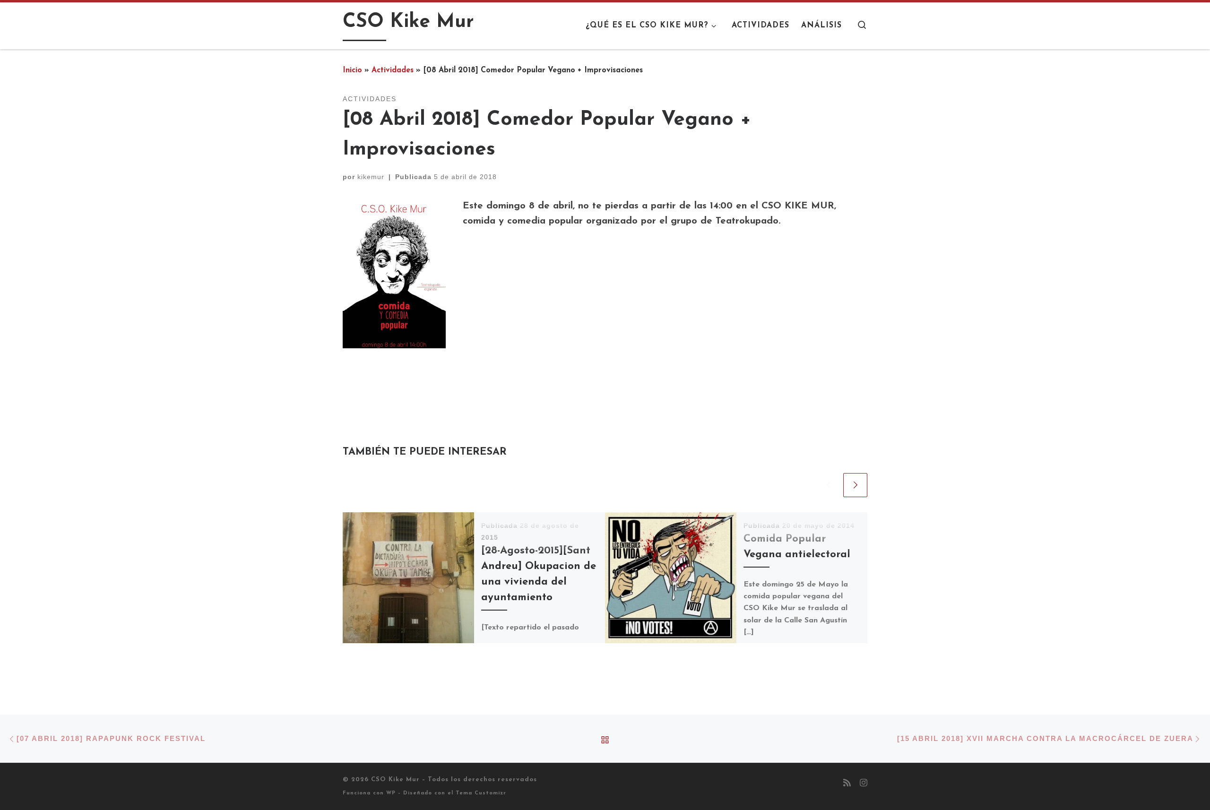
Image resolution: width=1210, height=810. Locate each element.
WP (391, 793)
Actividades (393, 70)
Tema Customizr (481, 793)
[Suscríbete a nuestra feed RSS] (847, 784)
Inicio (352, 70)
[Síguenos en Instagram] (863, 784)
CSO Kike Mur (395, 779)
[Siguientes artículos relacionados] (855, 485)
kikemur (370, 177)
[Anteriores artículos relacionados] (828, 485)
